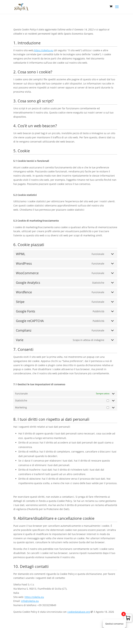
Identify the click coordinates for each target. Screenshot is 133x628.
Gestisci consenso (114, 623)
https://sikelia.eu (43, 50)
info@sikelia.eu (30, 601)
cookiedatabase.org (78, 611)
